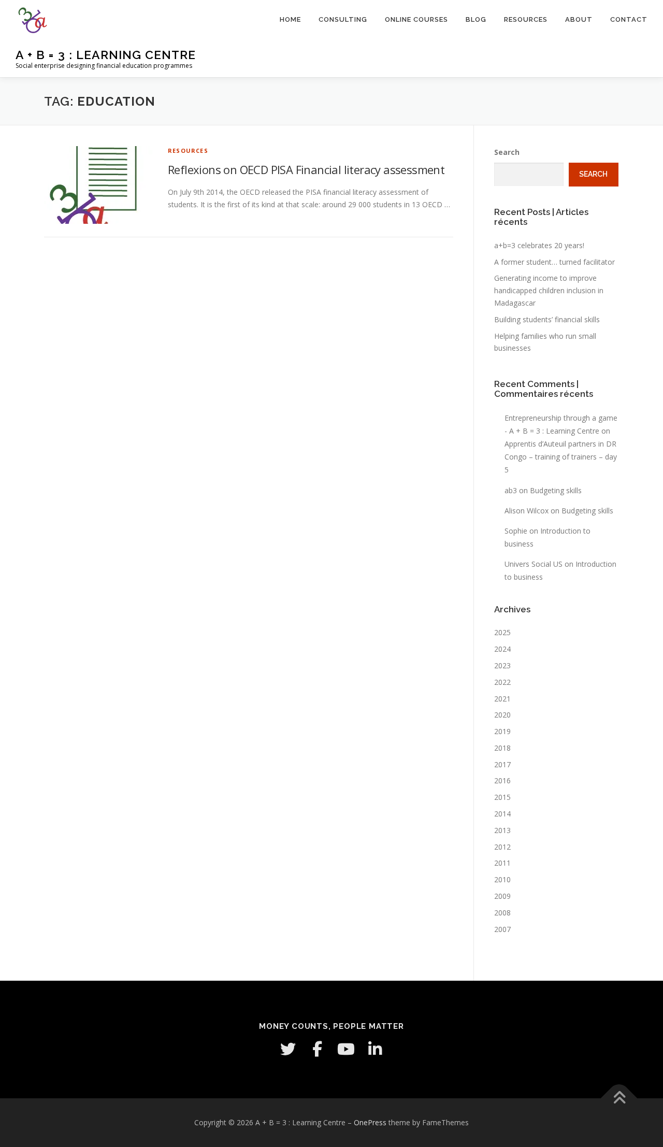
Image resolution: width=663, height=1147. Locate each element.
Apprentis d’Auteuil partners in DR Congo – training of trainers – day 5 (561, 457)
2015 (502, 797)
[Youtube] (346, 1049)
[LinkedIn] (375, 1049)
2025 (502, 632)
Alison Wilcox (527, 510)
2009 (502, 896)
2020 (502, 715)
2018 (502, 748)
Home (290, 19)
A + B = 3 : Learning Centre (106, 55)
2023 (502, 665)
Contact (628, 19)
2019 (502, 731)
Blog (476, 19)
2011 (502, 863)
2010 (502, 879)
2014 (502, 814)
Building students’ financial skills (547, 319)
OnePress (370, 1122)
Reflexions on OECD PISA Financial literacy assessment (306, 169)
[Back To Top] (619, 1098)
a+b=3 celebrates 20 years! (539, 245)
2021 (502, 699)
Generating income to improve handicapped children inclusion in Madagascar (548, 290)
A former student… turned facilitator (554, 262)
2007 (502, 929)
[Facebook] (317, 1049)
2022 (502, 682)
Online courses (416, 19)
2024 (502, 649)
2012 (502, 847)
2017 (502, 764)
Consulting (343, 19)
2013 (502, 830)
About (579, 19)
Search (507, 152)
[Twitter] (288, 1049)
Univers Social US (534, 564)
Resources (525, 19)
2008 (502, 912)
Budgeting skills (556, 490)
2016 (502, 780)
